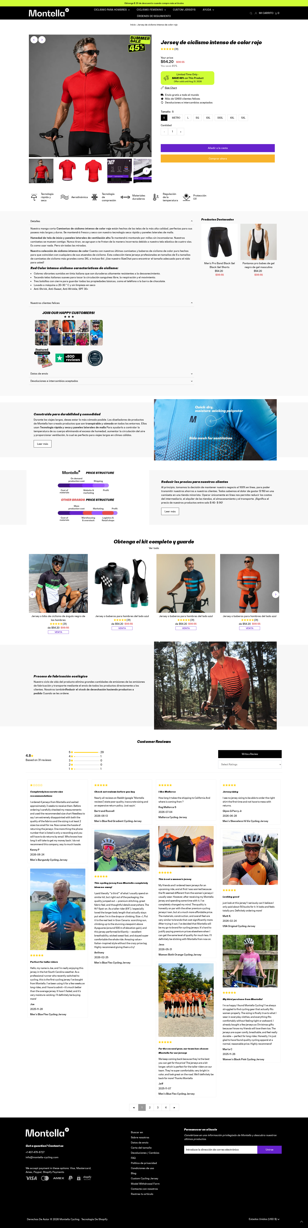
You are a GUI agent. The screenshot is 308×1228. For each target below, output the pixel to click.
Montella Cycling (69, 1219)
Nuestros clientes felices (45, 303)
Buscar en (137, 1132)
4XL (232, 117)
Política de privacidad (144, 1163)
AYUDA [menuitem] (207, 9)
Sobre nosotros (140, 1137)
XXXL (220, 117)
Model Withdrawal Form (145, 1183)
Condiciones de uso (142, 1168)
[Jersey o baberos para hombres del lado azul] (122, 583)
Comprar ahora (218, 158)
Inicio (133, 24)
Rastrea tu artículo (142, 1193)
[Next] (42, 39)
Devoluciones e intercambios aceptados (54, 380)
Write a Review (250, 754)
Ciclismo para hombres (110, 9)
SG (197, 117)
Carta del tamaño (141, 1147)
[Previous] (34, 39)
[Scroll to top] (301, 1221)
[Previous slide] (32, 594)
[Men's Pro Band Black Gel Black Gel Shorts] (219, 242)
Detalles (35, 221)
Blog (133, 1173)
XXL (208, 117)
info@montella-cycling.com (42, 1157)
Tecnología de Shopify (94, 1219)
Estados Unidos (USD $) (263, 1219)
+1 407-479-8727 (35, 1152)
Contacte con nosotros (144, 1188)
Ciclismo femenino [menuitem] (150, 9)
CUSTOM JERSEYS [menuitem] (184, 9)
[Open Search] (251, 13)
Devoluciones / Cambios (145, 1152)
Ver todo (154, 548)
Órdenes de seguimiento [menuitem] (154, 16)
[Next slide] (275, 594)
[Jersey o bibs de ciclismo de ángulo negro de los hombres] (58, 583)
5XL (243, 117)
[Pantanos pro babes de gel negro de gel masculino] (258, 242)
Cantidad (166, 125)
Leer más (42, 443)
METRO (176, 117)
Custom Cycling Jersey (144, 1178)
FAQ (133, 1157)
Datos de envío (39, 373)
